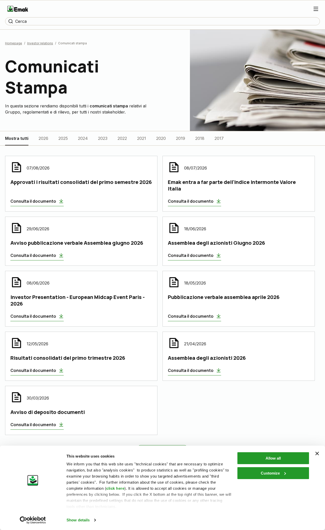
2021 (141, 138)
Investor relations (40, 43)
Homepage (13, 43)
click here (115, 488)
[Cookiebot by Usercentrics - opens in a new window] (33, 520)
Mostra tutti (16, 138)
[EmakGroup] (17, 8)
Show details (78, 520)
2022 (122, 138)
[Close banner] (317, 453)
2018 (199, 138)
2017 (219, 138)
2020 (161, 138)
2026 (43, 138)
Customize (270, 473)
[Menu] (316, 9)
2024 (83, 138)
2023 (102, 138)
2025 (63, 138)
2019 (180, 138)
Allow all (273, 458)
